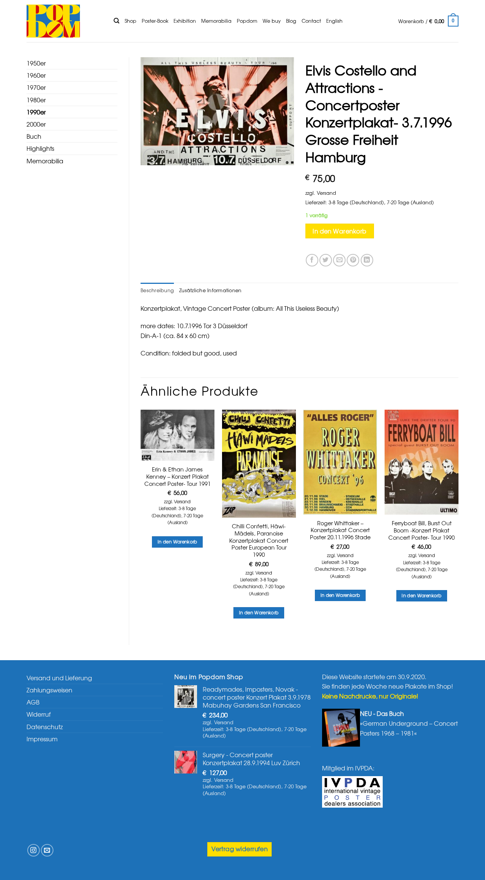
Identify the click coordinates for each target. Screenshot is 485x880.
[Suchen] (116, 21)
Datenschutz (45, 726)
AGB (33, 701)
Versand (326, 192)
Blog (291, 20)
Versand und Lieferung (59, 677)
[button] (428, 21)
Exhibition (185, 20)
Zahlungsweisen (49, 689)
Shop (130, 20)
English (334, 20)
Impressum (42, 738)
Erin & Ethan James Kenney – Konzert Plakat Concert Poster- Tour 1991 (177, 476)
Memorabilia (216, 20)
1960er (36, 75)
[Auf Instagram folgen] (33, 850)
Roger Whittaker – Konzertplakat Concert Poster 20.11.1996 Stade (340, 530)
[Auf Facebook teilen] (312, 260)
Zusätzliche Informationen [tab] (210, 290)
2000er (36, 123)
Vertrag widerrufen (239, 848)
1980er (36, 99)
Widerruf (39, 714)
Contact (311, 20)
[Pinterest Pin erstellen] (353, 260)
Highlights (40, 148)
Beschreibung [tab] (157, 290)
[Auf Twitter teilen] (325, 260)
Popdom (247, 20)
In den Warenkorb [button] (177, 542)
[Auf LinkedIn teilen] (367, 260)
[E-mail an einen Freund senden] (339, 260)
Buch (34, 136)
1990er (36, 111)
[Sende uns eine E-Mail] (47, 850)
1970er (36, 87)
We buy (272, 20)
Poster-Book (155, 20)
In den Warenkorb (339, 231)
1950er (36, 62)
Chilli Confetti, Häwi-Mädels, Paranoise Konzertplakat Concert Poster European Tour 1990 (258, 540)
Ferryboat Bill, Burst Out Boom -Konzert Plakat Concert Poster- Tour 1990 (421, 530)
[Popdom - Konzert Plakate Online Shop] (64, 21)
